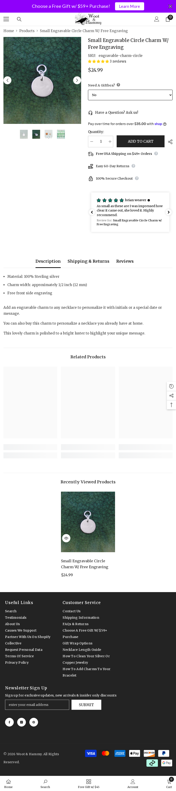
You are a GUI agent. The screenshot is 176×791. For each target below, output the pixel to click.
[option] (42, 80)
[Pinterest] (33, 722)
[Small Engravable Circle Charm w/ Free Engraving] (88, 522)
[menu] (6, 19)
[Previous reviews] (92, 212)
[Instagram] (21, 722)
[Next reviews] (169, 212)
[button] (7, 80)
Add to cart (141, 141)
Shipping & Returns (88, 261)
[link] (30, 447)
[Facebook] (9, 722)
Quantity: (96, 132)
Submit (86, 704)
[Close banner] (170, 6)
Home (8, 31)
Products (27, 31)
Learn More (129, 6)
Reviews (125, 261)
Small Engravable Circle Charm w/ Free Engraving (84, 564)
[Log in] (156, 19)
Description (48, 261)
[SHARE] (169, 141)
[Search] (19, 19)
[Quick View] (66, 538)
